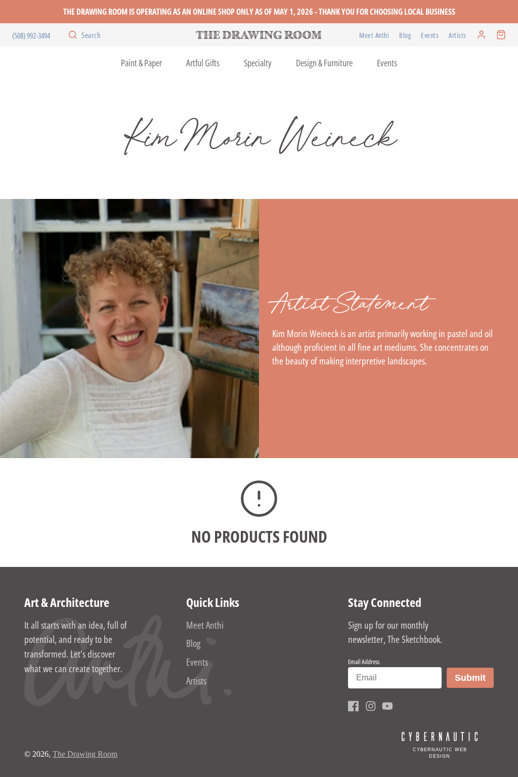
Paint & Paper (141, 63)
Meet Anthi (374, 35)
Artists (457, 35)
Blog (405, 35)
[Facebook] (353, 706)
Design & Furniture (324, 63)
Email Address (363, 661)
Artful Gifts (203, 63)
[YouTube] (387, 706)
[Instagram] (370, 706)
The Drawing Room (85, 754)
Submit (474, 677)
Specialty (258, 63)
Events (430, 35)
